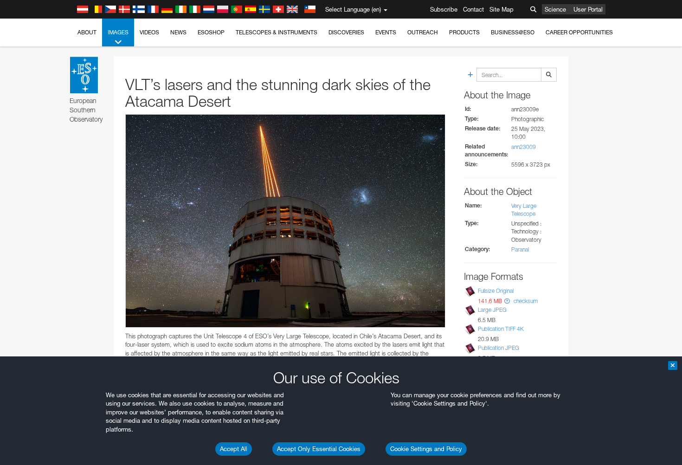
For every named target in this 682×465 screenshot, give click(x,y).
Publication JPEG (498, 347)
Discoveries (346, 32)
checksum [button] (525, 300)
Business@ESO (512, 32)
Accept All (233, 448)
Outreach (422, 32)
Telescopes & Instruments (276, 32)
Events (385, 32)
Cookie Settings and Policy (426, 448)
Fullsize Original (496, 290)
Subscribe (443, 9)
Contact (473, 9)
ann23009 (523, 146)
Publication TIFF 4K (501, 328)
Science (555, 9)
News (178, 32)
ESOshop (211, 32)
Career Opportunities (579, 32)
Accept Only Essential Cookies (318, 448)
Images (118, 32)
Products (464, 32)
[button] (507, 300)
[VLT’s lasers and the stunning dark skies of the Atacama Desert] (285, 221)
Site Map (501, 9)
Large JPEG (492, 309)
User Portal (588, 9)
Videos (149, 32)
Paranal (520, 249)
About (87, 32)
